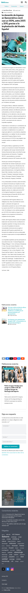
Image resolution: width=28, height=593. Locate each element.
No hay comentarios (7, 12)
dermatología (4, 543)
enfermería (12, 543)
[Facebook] (7, 569)
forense (21, 545)
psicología (4, 557)
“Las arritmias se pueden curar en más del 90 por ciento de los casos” (13, 521)
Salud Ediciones (10, 588)
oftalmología (4, 555)
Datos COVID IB (11, 541)
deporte (19, 541)
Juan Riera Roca (7, 10)
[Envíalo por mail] (3, 358)
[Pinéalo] (15, 358)
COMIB (9, 539)
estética (3, 546)
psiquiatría (11, 557)
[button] (22, 2)
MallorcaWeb (7, 590)
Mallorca (18, 550)
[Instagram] (12, 569)
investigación (5, 550)
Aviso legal (4, 584)
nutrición (10, 552)
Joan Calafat (12, 550)
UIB (12, 561)
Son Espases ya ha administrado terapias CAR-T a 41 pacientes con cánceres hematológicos (17, 321)
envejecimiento (21, 543)
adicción (8, 535)
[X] (3, 569)
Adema (3, 534)
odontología (18, 552)
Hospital (11, 548)
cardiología (13, 537)
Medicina (4, 552)
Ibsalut (16, 548)
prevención (22, 555)
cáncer (4, 541)
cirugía (20, 537)
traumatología (5, 561)
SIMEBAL (18, 559)
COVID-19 (15, 539)
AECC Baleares (16, 534)
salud (22, 557)
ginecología (4, 548)
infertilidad (22, 548)
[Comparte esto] (7, 358)
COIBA (3, 539)
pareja (10, 555)
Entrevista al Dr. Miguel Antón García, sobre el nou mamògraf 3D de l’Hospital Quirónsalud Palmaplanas (13, 516)
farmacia (8, 546)
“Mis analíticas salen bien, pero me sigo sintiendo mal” (14, 525)
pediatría (16, 555)
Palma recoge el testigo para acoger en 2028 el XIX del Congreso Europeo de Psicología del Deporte (13, 388)
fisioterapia (15, 546)
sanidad (5, 559)
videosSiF (22, 561)
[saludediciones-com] (5, 2)
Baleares (5, 537)
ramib (17, 557)
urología (16, 561)
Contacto (4, 580)
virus (3, 563)
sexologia (11, 559)
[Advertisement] (14, 287)
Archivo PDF (5, 576)
